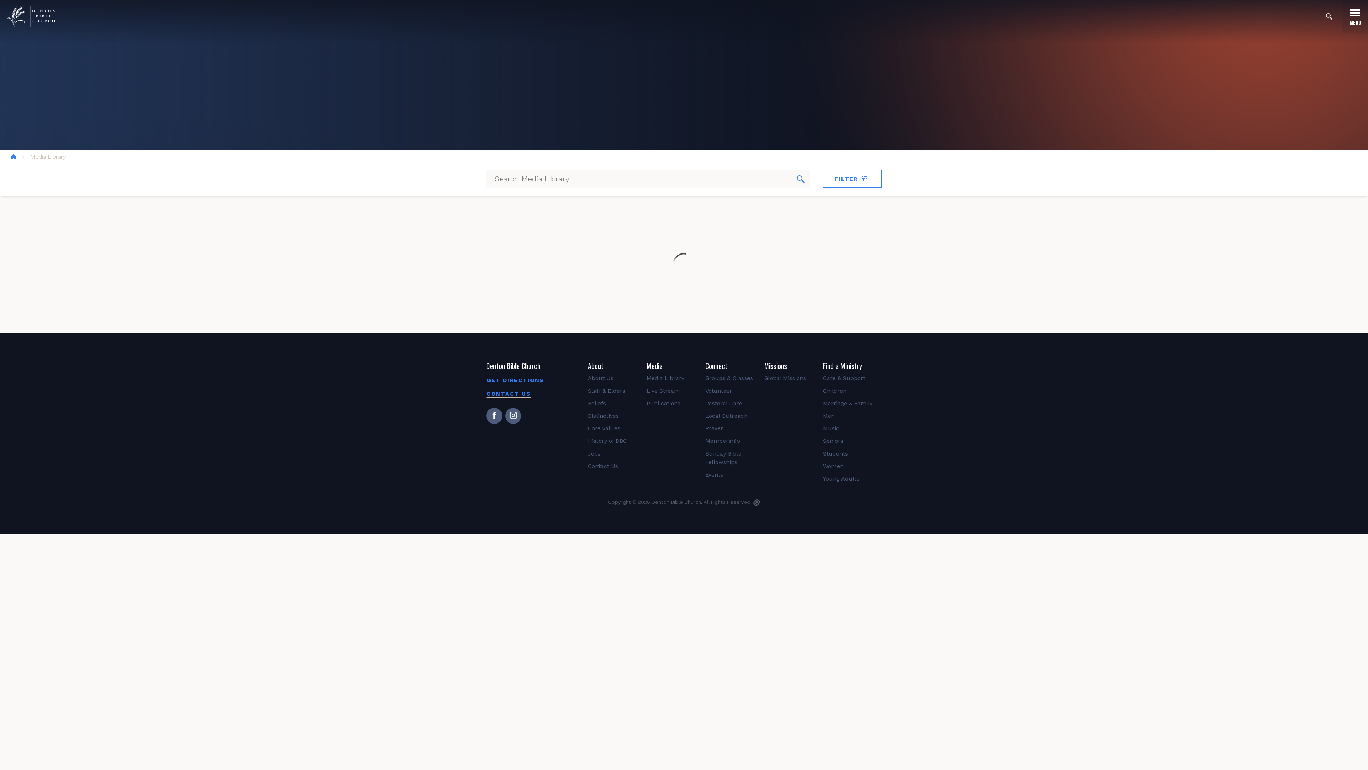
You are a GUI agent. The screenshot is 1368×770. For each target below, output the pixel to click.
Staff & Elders (606, 390)
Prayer (714, 428)
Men (829, 415)
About (595, 365)
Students (835, 453)
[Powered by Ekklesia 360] (756, 502)
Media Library (48, 156)
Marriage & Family (847, 403)
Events (714, 474)
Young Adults (841, 478)
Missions (775, 365)
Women (833, 466)
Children (834, 390)
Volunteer (718, 390)
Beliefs (597, 403)
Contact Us (509, 393)
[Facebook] (494, 416)
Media (655, 365)
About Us (600, 378)
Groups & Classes (729, 378)
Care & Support (844, 378)
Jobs (594, 453)
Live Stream (663, 390)
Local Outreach (726, 415)
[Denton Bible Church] (31, 16)
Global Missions (785, 378)
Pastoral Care (723, 403)
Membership (722, 440)
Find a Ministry (842, 365)
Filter (847, 178)
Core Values (604, 428)
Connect (716, 365)
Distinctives (603, 415)
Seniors (833, 440)
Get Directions (515, 380)
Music (831, 428)
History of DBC (607, 440)
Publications (663, 403)
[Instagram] (513, 416)
